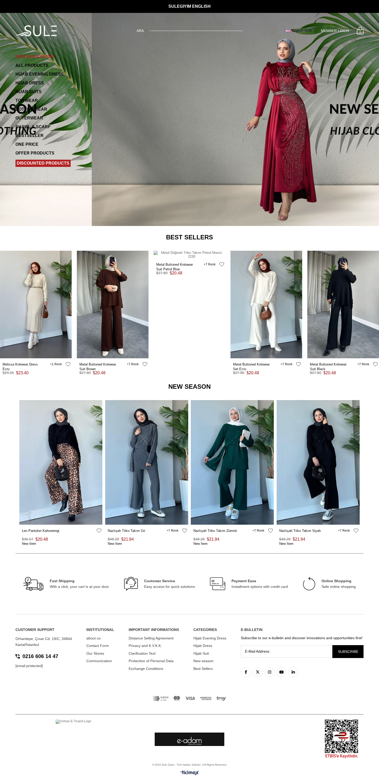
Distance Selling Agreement (151, 638)
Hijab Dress (202, 646)
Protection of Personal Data (151, 661)
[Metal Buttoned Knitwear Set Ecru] (266, 304)
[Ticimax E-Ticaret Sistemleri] (189, 773)
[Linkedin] (293, 672)
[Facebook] (246, 672)
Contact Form (97, 646)
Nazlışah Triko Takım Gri (126, 531)
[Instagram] (269, 672)
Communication (99, 661)
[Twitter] (257, 672)
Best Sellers (203, 669)
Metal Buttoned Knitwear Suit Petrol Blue (174, 265)
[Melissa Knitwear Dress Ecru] (36, 304)
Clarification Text (142, 653)
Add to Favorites (68, 364)
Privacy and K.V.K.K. (145, 646)
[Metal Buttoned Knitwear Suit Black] (343, 304)
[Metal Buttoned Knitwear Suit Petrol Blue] (189, 254)
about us (93, 638)
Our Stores (95, 653)
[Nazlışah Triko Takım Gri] (146, 462)
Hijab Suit (201, 653)
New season (203, 661)
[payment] (189, 698)
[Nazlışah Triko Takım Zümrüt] (232, 462)
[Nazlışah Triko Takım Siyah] (318, 462)
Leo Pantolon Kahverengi (40, 531)
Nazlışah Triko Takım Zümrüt (215, 531)
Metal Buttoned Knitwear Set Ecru (251, 364)
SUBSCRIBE (348, 652)
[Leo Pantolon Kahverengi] (61, 462)
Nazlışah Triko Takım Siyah (300, 531)
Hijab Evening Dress (209, 638)
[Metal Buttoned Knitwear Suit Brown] (113, 304)
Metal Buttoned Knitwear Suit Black (328, 364)
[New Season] (189, 119)
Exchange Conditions (146, 669)
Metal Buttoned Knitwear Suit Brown (97, 364)
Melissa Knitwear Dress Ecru (20, 364)
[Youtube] (281, 672)
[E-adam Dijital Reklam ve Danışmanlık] (189, 740)
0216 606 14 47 (40, 656)
